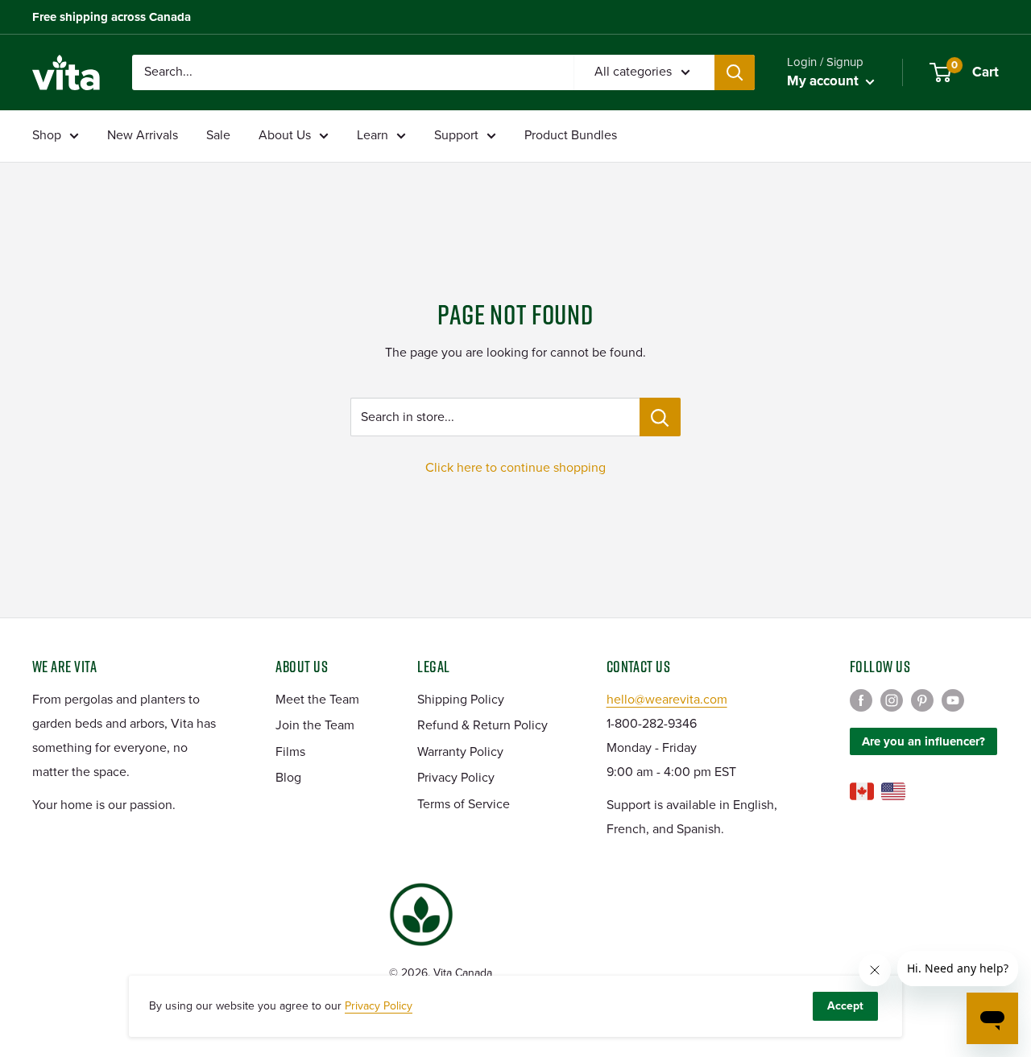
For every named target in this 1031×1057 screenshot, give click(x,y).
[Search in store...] (660, 417)
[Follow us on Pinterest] (922, 700)
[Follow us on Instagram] (891, 700)
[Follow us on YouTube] (953, 700)
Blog (288, 778)
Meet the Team (317, 700)
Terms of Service (463, 804)
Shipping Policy (460, 700)
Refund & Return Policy (482, 725)
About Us (285, 135)
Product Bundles (570, 135)
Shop (46, 135)
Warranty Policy (460, 752)
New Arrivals (142, 135)
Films (290, 752)
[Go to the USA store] (893, 791)
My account (824, 80)
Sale (218, 135)
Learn (372, 135)
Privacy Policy (456, 778)
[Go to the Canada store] (862, 791)
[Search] (734, 72)
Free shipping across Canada (111, 17)
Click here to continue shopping (515, 468)
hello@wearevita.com (667, 700)
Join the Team (314, 725)
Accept (845, 1006)
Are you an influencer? (923, 741)
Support (456, 135)
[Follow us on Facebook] (861, 700)
